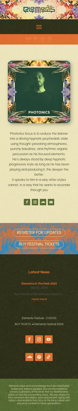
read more (39, 299)
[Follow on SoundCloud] (43, 202)
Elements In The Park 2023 (39, 283)
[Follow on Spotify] (39, 357)
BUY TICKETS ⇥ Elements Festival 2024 (39, 324)
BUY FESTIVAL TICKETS (39, 244)
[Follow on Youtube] (51, 202)
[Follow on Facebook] (27, 202)
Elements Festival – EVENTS (39, 318)
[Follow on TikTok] (49, 357)
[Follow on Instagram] (35, 202)
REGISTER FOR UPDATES (39, 233)
